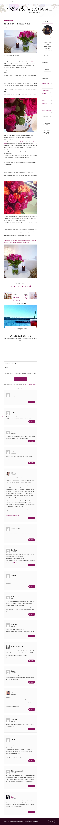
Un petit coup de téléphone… (21, 328)
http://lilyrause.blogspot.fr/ (11, 562)
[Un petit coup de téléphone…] (20, 316)
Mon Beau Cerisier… (29, 9)
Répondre (31, 401)
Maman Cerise (45, 96)
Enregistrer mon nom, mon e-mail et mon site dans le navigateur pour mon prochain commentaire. (20, 374)
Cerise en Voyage (46, 86)
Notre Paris (44, 107)
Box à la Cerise (45, 83)
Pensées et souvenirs (8, 20)
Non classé (44, 103)
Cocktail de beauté (46, 90)
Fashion (44, 93)
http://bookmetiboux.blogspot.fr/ (13, 515)
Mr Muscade (23, 141)
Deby (13, 797)
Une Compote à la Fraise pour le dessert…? (48, 132)
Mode (43, 100)
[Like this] (29, 286)
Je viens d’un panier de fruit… (47, 123)
